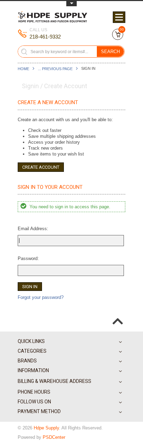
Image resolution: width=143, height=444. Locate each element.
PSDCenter (54, 437)
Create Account (40, 167)
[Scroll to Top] (118, 315)
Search (110, 51)
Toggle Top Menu (71, 3)
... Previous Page (55, 69)
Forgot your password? (41, 297)
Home (23, 69)
